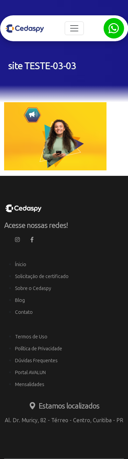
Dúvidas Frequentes (36, 361)
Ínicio (20, 264)
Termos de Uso (31, 337)
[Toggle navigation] (74, 28)
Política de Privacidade (38, 349)
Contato (24, 312)
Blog (20, 300)
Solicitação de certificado (42, 276)
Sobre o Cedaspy (33, 288)
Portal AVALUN (30, 373)
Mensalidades (29, 384)
